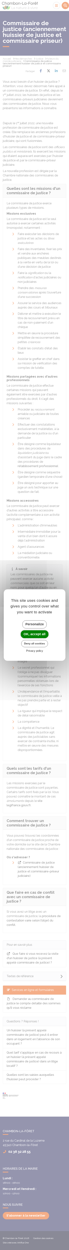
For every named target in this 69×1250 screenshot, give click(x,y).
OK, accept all (34, 634)
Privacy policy (34, 650)
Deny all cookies (34, 643)
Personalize (34, 624)
